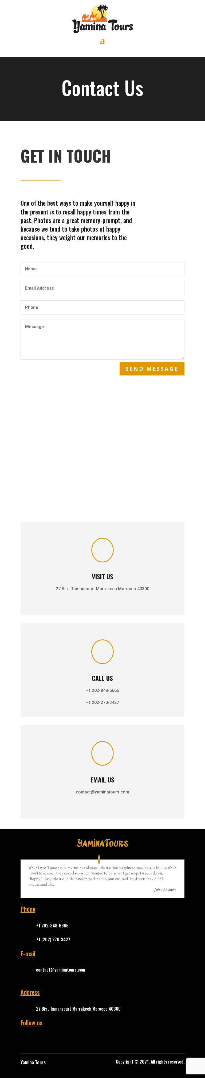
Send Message (152, 368)
